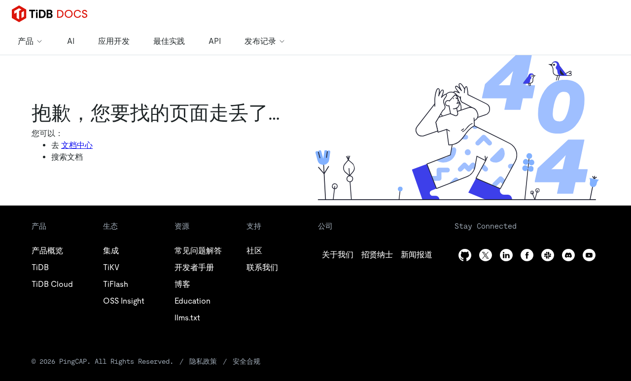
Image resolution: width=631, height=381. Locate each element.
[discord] (568, 255)
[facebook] (527, 255)
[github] (465, 255)
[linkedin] (506, 255)
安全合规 (246, 361)
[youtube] (589, 255)
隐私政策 (203, 361)
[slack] (547, 255)
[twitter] (485, 255)
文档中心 (77, 145)
